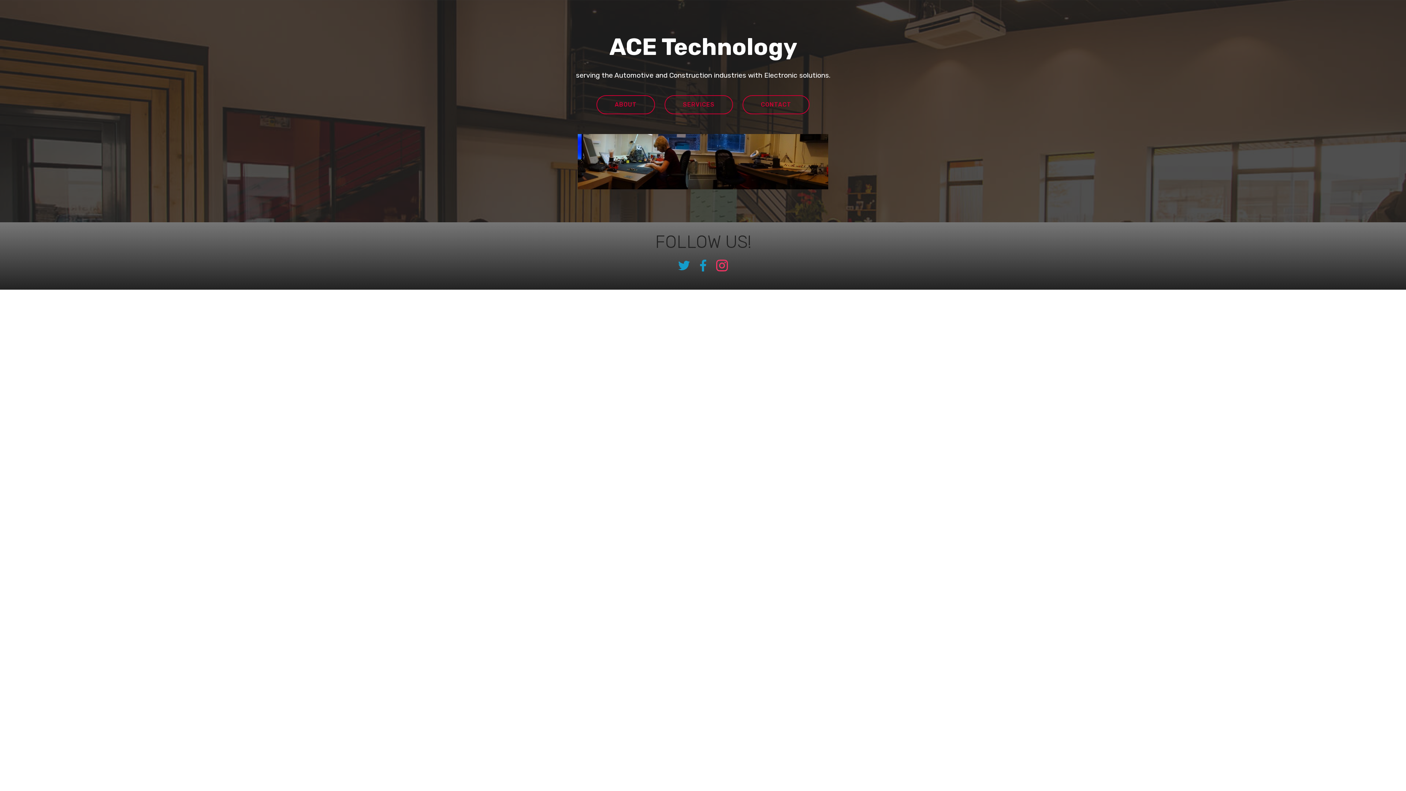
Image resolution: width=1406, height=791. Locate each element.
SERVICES (699, 104)
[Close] (1397, 7)
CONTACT (776, 104)
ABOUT (626, 104)
